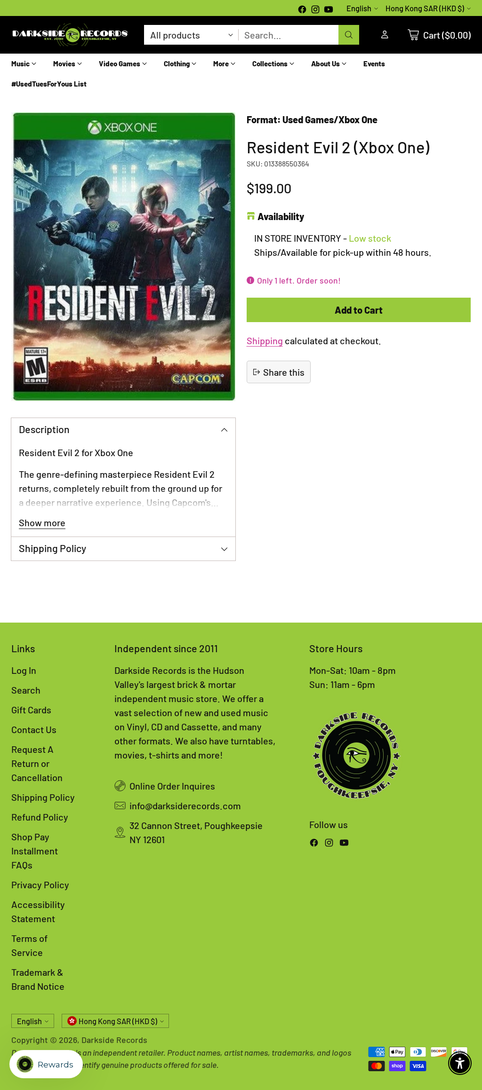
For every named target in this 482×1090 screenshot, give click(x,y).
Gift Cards (31, 709)
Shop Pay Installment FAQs (34, 850)
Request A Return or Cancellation (37, 763)
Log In (23, 670)
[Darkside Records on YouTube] (328, 10)
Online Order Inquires (172, 785)
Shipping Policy (43, 797)
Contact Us (33, 729)
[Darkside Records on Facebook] (302, 10)
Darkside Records (114, 1040)
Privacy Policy (40, 884)
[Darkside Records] (70, 35)
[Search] (348, 35)
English (358, 8)
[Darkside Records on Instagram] (315, 10)
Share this (284, 372)
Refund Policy (39, 816)
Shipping (265, 340)
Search (25, 689)
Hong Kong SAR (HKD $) (425, 8)
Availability (280, 216)
